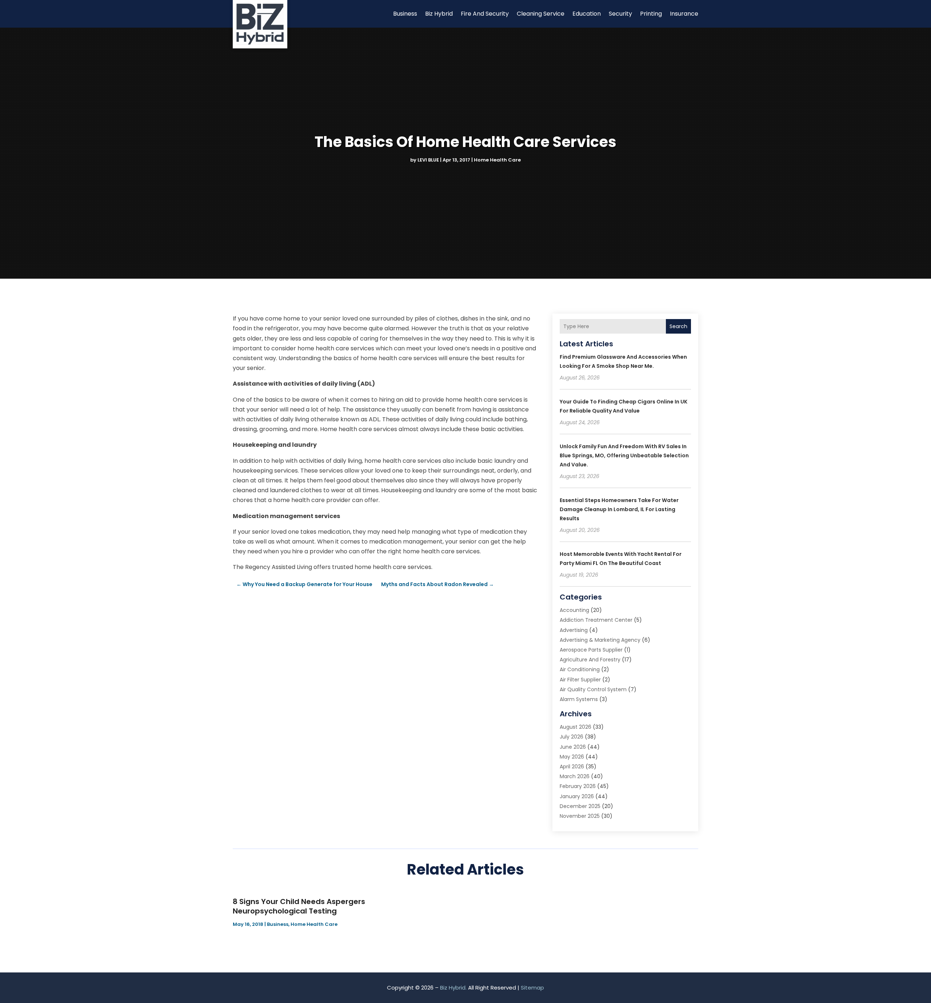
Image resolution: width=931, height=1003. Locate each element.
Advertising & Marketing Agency (600, 640)
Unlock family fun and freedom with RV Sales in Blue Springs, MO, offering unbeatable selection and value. (624, 455)
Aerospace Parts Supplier (591, 649)
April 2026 (572, 766)
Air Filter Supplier (580, 679)
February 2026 (578, 786)
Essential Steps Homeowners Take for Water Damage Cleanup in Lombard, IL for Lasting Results (619, 509)
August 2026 (575, 727)
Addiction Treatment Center (596, 620)
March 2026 (575, 776)
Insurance (684, 13)
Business (405, 13)
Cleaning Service (540, 13)
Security (620, 13)
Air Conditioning (580, 669)
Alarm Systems (579, 699)
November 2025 (580, 816)
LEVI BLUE (428, 159)
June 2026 (573, 747)
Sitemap (532, 987)
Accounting (574, 610)
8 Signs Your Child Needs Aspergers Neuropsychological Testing (299, 906)
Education (586, 13)
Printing (651, 13)
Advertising (574, 630)
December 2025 (580, 806)
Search (678, 326)
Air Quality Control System (593, 689)
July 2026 (571, 736)
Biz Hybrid (439, 13)
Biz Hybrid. (453, 987)
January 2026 (577, 796)
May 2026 (572, 756)
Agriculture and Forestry (590, 659)
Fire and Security (485, 13)
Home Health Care (497, 159)
